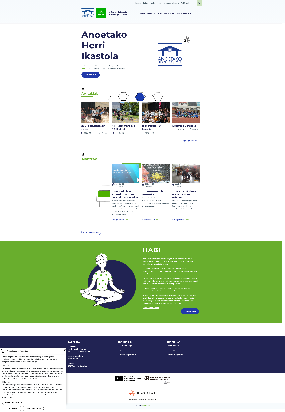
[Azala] (87, 13)
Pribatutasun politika (175, 354)
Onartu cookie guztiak (33, 408)
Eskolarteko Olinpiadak (184, 125)
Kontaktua (124, 350)
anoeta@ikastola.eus (75, 356)
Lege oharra (171, 350)
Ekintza (104, 133)
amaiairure (146, 405)
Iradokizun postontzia (128, 354)
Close (64, 349)
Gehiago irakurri (118, 219)
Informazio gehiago (30, 362)
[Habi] (101, 13)
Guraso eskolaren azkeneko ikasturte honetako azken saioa (125, 194)
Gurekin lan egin (126, 346)
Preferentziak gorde (12, 402)
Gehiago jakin (90, 74)
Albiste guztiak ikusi (91, 232)
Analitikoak (8, 366)
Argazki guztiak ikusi (190, 140)
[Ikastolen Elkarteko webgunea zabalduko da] (142, 393)
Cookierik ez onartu (12, 408)
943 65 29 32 (73, 359)
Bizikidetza (118, 186)
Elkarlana (148, 186)
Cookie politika (173, 346)
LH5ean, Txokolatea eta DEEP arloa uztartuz (184, 194)
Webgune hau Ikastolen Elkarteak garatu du (142, 399)
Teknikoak (7, 382)
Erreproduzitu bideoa (150, 308)
